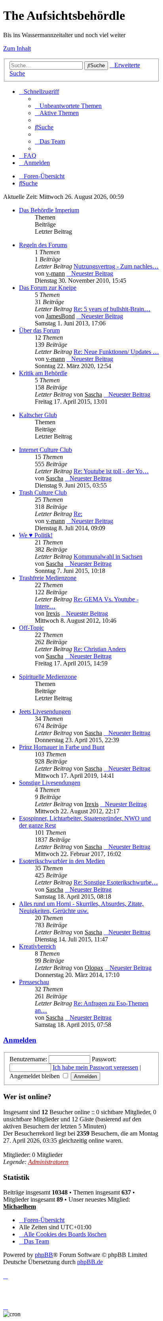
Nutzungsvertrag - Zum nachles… (116, 266)
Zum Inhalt (17, 48)
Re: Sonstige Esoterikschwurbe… (116, 882)
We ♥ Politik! (36, 535)
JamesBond (60, 316)
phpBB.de (90, 1262)
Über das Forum (39, 330)
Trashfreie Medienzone (47, 578)
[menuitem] (68, 105)
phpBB (44, 1254)
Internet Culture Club (45, 449)
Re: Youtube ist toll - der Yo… (111, 471)
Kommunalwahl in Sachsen (108, 556)
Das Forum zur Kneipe (47, 287)
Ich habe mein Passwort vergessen (95, 1067)
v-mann (55, 273)
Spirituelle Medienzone (48, 676)
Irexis (53, 613)
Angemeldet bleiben (35, 1076)
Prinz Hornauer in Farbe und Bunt (61, 747)
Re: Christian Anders (100, 649)
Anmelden (19, 1040)
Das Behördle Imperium (49, 210)
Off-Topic (31, 627)
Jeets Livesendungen (45, 711)
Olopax (94, 967)
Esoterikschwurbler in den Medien (62, 861)
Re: (78, 513)
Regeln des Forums (43, 245)
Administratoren (48, 1161)
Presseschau (34, 982)
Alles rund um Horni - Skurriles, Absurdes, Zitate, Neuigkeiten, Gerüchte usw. (81, 907)
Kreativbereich (37, 946)
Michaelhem (19, 1206)
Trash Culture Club (43, 492)
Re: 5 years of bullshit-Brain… (112, 309)
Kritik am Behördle (43, 373)
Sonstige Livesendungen (49, 782)
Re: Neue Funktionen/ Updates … (116, 351)
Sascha (93, 394)
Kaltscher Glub (38, 415)
